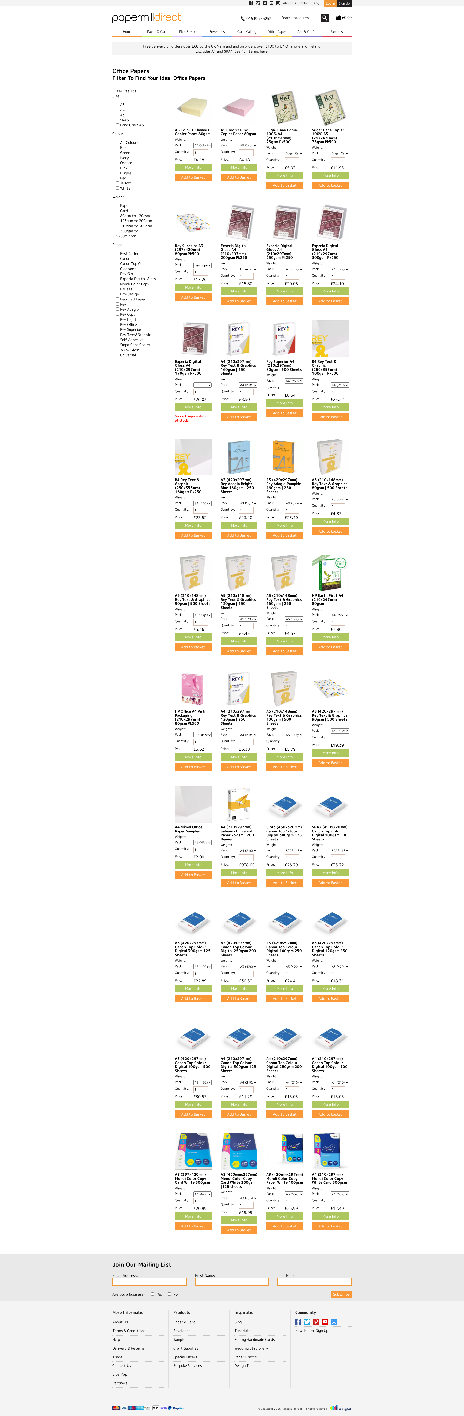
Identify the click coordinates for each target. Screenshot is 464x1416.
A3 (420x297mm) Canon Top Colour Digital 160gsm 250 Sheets (284, 948)
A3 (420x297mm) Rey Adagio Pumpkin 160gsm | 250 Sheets (283, 485)
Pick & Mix (187, 31)
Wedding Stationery (251, 1348)
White (125, 188)
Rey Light (128, 319)
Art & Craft (306, 31)
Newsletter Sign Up (311, 1330)
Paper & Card (157, 31)
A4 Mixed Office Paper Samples (188, 829)
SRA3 (124, 120)
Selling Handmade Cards (254, 1339)
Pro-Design (129, 294)
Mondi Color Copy (134, 283)
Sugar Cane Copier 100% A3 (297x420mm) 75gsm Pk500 (328, 136)
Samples (336, 31)
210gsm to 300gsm (136, 225)
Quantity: (182, 151)
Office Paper (277, 31)
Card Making (246, 31)
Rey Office (128, 324)
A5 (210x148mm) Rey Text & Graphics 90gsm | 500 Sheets (192, 599)
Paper (125, 205)
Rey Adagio (129, 309)
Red (123, 178)
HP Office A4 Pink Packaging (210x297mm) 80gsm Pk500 (190, 717)
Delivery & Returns (128, 1348)
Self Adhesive (132, 339)
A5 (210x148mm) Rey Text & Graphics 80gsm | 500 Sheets (330, 483)
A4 (122, 109)
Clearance (128, 268)
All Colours (129, 142)
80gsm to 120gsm (135, 215)
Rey (123, 304)
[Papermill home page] (146, 19)
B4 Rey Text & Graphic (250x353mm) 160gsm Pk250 (188, 485)
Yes (159, 1294)
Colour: (118, 133)
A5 (122, 104)
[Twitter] (308, 1322)
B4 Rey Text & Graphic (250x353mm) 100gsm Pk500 (325, 367)
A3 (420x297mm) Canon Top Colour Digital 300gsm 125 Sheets (192, 948)
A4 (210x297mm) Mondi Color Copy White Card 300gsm (329, 1178)
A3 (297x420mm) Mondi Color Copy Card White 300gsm (192, 1178)
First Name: (205, 1275)
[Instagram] (334, 1322)
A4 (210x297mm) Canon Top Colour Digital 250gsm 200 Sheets (284, 1064)
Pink (123, 167)
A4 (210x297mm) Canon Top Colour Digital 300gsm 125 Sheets (238, 1064)
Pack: (179, 145)
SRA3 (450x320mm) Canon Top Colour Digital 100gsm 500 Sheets (330, 833)
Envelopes (217, 31)
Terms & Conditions (128, 1330)
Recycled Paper (133, 299)
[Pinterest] (317, 1322)
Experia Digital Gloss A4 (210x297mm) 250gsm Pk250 (279, 251)
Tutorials (242, 1330)
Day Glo (126, 273)
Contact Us (121, 1365)
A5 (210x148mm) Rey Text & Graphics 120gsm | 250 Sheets (238, 601)
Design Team (244, 1365)
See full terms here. (251, 51)
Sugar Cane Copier (135, 344)
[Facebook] (299, 1322)
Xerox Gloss (129, 349)
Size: (116, 96)
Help (116, 1339)
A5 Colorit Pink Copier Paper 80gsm (238, 132)
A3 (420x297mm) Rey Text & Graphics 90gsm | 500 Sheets (330, 715)
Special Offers (185, 1356)
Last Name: (287, 1275)
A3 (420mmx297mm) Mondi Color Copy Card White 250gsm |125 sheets (239, 1180)
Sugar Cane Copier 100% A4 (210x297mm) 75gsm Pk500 (282, 136)
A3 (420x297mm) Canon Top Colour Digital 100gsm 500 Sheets (192, 1064)
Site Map (119, 1374)
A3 (122, 114)
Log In (330, 3)
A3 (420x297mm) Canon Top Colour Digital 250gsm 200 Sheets (238, 948)
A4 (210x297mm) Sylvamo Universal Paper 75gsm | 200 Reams (237, 833)
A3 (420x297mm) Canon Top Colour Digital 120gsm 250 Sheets (330, 948)
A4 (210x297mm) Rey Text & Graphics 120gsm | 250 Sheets (238, 717)
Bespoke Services (187, 1365)
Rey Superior (131, 329)
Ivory (124, 157)
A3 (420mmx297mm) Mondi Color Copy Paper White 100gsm (284, 1178)
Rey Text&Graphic (135, 334)
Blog (238, 1322)
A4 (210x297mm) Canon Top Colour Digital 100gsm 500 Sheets (330, 1064)
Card (124, 210)
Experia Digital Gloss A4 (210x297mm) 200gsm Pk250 (234, 251)
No (175, 1294)
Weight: (119, 196)
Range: (117, 244)
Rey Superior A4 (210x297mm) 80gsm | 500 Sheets (284, 365)
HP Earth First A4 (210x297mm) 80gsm (327, 599)
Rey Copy (127, 314)
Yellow (125, 183)
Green (125, 152)
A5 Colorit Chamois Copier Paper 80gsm (192, 132)
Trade (117, 1356)
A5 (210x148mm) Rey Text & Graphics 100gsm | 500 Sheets (284, 717)
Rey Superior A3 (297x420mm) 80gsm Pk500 (189, 249)
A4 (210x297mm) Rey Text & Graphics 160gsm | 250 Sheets (238, 367)
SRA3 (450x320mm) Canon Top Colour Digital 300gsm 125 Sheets (284, 833)
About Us (120, 1322)
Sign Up (344, 3)
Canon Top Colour (134, 263)
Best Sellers (130, 253)
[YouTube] (326, 1322)
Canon (125, 258)
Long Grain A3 (132, 125)
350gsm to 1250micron (127, 233)
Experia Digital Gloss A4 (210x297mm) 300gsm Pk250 (325, 251)
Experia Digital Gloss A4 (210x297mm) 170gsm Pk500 (188, 367)
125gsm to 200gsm (136, 220)
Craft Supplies (185, 1348)
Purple (125, 172)
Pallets (126, 289)
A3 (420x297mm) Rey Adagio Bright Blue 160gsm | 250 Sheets (237, 485)
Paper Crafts (245, 1356)
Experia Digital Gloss (138, 278)
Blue (123, 147)
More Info (193, 167)
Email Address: (125, 1275)
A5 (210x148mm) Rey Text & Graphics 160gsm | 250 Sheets (284, 601)
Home (127, 31)
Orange (126, 162)
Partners (119, 1383)
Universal (128, 355)
